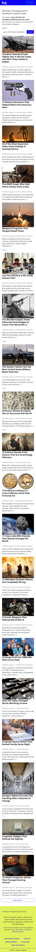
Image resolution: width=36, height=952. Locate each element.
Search (4, 40)
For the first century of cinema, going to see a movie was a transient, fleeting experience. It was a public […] (18, 725)
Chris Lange (25, 818)
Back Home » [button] (18, 912)
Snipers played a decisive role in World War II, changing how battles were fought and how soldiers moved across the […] (18, 209)
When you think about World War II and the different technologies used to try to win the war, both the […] (18, 347)
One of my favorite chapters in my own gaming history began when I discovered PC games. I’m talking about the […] (17, 905)
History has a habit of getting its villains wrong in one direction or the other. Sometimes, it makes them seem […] (16, 604)
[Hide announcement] (34, 6)
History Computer (27, 79)
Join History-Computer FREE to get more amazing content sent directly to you (15, 3)
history (4, 262)
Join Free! (17, 10)
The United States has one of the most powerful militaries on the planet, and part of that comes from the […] (17, 394)
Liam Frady (24, 720)
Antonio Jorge (25, 475)
